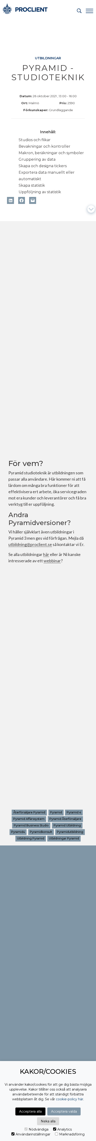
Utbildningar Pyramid (64, 838)
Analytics (64, 1129)
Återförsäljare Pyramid (29, 812)
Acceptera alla (30, 1111)
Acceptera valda (64, 1111)
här (46, 555)
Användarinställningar (33, 1134)
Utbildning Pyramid (30, 838)
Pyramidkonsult (41, 832)
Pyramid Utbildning (67, 825)
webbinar (52, 561)
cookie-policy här (69, 1099)
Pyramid (56, 812)
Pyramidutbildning (70, 832)
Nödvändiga (38, 1129)
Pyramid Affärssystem (29, 819)
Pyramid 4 (74, 812)
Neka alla (48, 1121)
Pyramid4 (18, 832)
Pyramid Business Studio (31, 825)
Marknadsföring (72, 1134)
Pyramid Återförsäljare (65, 819)
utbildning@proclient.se (30, 545)
